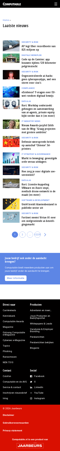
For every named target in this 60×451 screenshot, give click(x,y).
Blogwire (34, 348)
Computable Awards (13, 321)
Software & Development (36, 200)
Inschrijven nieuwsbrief (15, 393)
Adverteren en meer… (41, 310)
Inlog (5, 398)
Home (6, 20)
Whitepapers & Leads (41, 323)
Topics (6, 345)
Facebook (39, 376)
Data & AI (26, 101)
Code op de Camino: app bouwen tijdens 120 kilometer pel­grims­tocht (39, 62)
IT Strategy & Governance (36, 154)
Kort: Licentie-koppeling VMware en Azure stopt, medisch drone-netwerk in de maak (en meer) (39, 189)
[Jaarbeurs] (30, 444)
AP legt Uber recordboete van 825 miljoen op (39, 47)
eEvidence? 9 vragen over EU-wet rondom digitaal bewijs (38, 94)
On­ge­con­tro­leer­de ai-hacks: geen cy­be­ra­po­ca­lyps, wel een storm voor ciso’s (39, 79)
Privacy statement (12, 430)
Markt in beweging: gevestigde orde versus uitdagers (39, 160)
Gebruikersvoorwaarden (16, 423)
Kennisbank (9, 316)
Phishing (7, 351)
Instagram (39, 398)
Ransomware (9, 357)
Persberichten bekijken (42, 342)
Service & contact (12, 387)
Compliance (28, 88)
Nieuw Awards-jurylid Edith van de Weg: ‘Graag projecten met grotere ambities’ (38, 128)
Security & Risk (30, 42)
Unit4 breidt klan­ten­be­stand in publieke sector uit (39, 206)
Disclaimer (8, 415)
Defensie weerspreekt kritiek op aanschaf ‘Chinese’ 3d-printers (38, 145)
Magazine (8, 327)
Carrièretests (9, 310)
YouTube (38, 393)
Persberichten (37, 337)
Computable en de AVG (15, 381)
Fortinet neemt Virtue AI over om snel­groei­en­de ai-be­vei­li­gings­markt (39, 221)
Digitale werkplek (32, 55)
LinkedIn (38, 387)
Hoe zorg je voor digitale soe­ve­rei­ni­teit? (39, 173)
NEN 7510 (8, 362)
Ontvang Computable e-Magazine (14, 333)
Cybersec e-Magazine (14, 340)
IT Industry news (31, 121)
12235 (37, 235)
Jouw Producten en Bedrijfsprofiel (40, 317)
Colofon (7, 376)
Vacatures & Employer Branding (41, 330)
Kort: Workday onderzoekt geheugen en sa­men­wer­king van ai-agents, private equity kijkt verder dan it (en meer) (38, 110)
